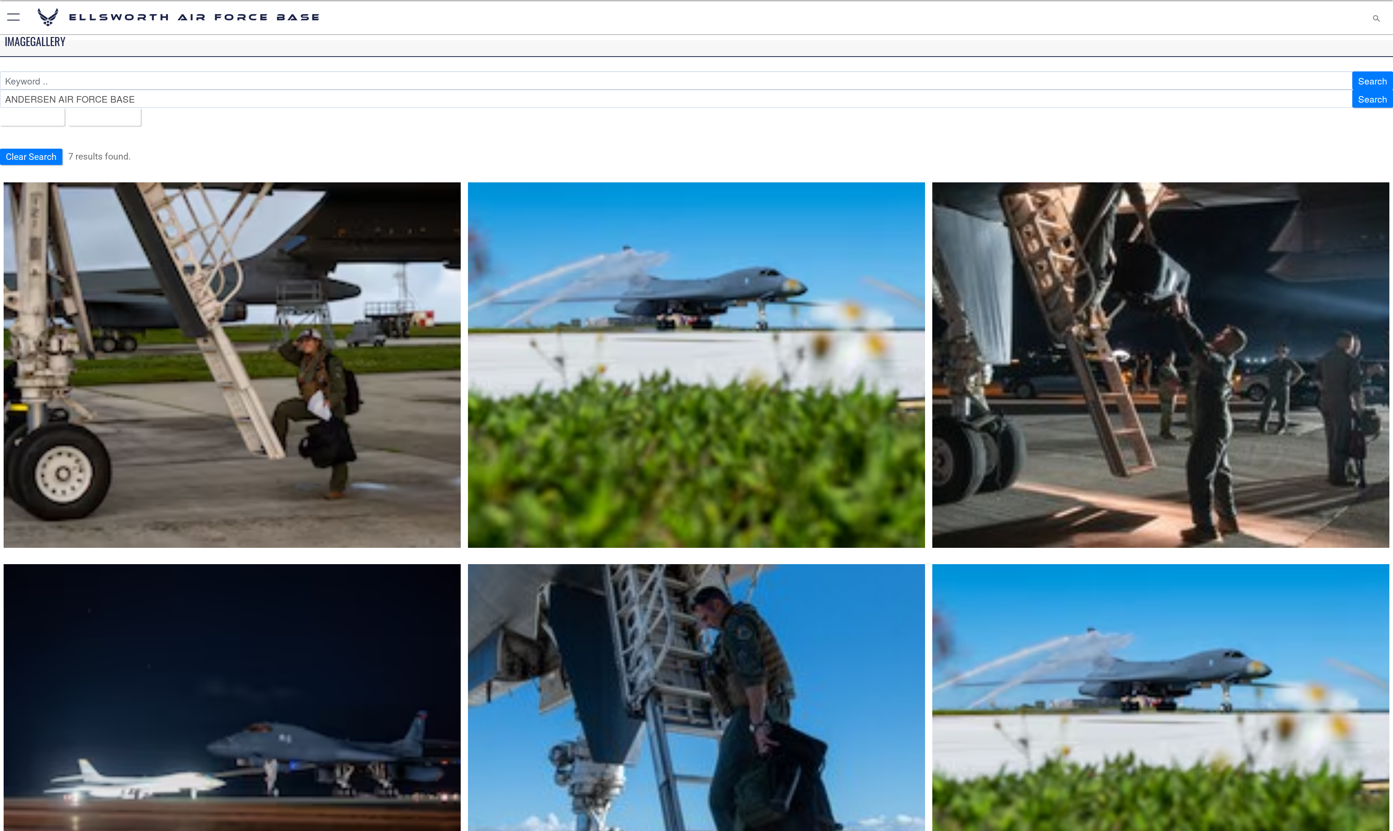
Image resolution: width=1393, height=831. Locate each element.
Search (1372, 80)
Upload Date (100, 116)
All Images (29, 116)
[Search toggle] (1376, 17)
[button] (12, 17)
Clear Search (31, 157)
